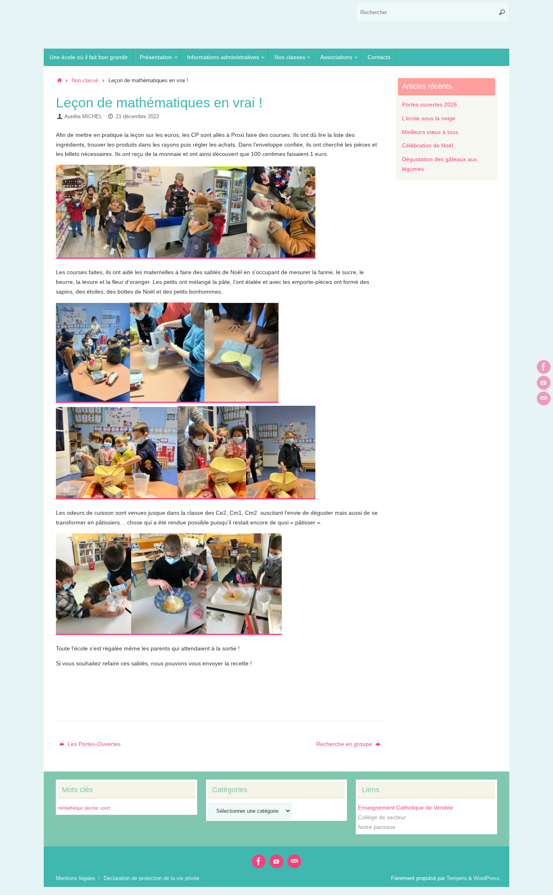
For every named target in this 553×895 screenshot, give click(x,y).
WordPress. (487, 878)
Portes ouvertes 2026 (429, 104)
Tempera (457, 878)
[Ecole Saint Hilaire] (544, 367)
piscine (91, 808)
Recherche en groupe (345, 744)
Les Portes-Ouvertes (93, 744)
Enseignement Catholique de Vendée (405, 807)
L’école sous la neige (428, 118)
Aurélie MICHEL (83, 116)
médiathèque (70, 808)
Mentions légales (76, 878)
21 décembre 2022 (137, 116)
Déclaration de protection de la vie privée (151, 878)
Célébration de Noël (427, 145)
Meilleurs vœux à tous (430, 132)
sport (105, 808)
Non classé (85, 80)
